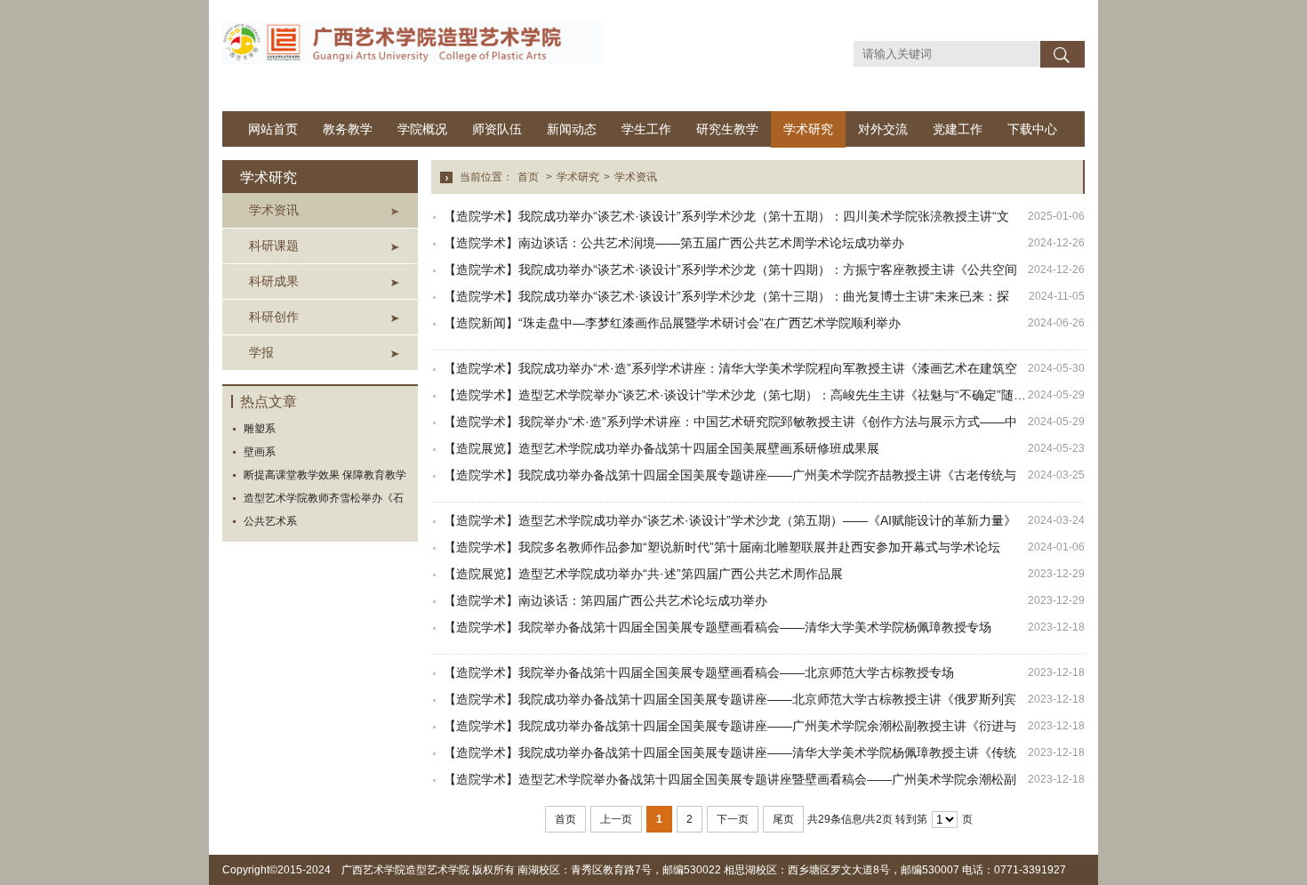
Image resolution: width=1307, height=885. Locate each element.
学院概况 (422, 129)
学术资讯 (274, 210)
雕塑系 (260, 428)
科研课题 (274, 245)
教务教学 (348, 129)
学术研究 (808, 129)
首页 (528, 177)
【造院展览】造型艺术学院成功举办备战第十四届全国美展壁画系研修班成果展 (661, 448)
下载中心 (1032, 129)
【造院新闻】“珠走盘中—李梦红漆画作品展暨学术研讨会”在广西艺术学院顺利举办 (672, 323)
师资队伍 (497, 129)
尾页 (783, 819)
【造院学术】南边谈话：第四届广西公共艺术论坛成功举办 (605, 600)
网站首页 (273, 129)
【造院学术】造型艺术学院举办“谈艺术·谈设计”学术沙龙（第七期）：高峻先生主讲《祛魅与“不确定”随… (735, 395)
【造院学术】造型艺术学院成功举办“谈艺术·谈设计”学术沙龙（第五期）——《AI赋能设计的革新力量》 (730, 520)
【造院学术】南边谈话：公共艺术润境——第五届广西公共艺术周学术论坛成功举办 (674, 243)
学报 (261, 352)
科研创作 (274, 317)
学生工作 (646, 129)
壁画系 (260, 452)
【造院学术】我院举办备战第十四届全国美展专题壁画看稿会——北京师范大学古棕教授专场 (699, 672)
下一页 (733, 819)
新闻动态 (572, 129)
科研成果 (274, 281)
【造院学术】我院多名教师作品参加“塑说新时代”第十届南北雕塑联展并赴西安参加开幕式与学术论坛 (722, 547)
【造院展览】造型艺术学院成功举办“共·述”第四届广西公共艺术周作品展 (643, 574)
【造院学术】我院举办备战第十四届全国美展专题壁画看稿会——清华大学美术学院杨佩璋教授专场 (717, 627)
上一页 (616, 819)
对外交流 (883, 129)
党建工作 (957, 129)
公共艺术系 (270, 521)
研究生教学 (727, 129)
